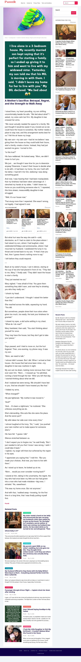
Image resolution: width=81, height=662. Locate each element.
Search (58, 10)
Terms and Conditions (55, 650)
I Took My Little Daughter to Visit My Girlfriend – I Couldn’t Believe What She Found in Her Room (37, 631)
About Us (26, 650)
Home (6, 37)
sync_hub (7, 533)
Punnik (7, 503)
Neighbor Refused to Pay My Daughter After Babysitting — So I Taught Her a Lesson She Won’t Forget (65, 597)
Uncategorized (12, 37)
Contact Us (34, 650)
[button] (28, 21)
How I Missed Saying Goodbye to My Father (36, 610)
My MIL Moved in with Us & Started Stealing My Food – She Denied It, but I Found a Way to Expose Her (65, 573)
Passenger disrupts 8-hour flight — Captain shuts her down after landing (27, 591)
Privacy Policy (43, 650)
